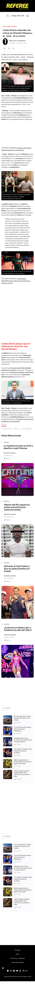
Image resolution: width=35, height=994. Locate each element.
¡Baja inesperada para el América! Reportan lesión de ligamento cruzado (22, 762)
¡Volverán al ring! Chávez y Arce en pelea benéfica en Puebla (17, 569)
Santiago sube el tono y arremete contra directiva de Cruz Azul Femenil (23, 740)
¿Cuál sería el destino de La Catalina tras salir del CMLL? (18, 628)
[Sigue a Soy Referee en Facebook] (8, 970)
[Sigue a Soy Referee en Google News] (25, 970)
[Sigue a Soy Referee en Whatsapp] (17, 968)
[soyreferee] (17, 7)
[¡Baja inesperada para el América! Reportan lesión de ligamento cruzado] (7, 763)
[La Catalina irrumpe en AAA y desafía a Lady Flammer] (17, 479)
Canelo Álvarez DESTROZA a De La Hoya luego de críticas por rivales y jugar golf (15, 281)
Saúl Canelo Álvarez (7, 428)
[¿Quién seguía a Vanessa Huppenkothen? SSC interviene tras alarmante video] (7, 774)
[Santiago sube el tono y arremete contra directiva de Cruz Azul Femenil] (7, 741)
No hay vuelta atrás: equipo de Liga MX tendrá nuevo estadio (22, 718)
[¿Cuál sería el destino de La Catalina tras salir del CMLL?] (17, 661)
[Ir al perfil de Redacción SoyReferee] (5, 41)
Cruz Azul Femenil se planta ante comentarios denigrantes (22, 729)
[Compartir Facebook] (4, 48)
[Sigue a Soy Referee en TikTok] (20, 970)
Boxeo (16, 428)
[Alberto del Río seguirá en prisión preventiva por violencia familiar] (17, 540)
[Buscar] (8, 16)
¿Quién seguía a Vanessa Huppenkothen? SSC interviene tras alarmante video (22, 773)
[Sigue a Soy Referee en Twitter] (11, 970)
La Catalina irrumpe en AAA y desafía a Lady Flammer (18, 447)
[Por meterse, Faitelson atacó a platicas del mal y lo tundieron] (7, 752)
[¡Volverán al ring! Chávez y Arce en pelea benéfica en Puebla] (17, 602)
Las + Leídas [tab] (6, 708)
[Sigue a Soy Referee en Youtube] (17, 970)
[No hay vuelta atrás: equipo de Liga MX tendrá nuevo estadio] (7, 719)
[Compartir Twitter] (9, 48)
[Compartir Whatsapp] (13, 48)
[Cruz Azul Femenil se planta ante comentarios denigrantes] (7, 730)
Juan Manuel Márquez (25, 428)
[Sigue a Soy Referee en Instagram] (14, 970)
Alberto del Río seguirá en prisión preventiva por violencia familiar (17, 507)
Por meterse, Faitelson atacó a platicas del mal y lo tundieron (23, 751)
